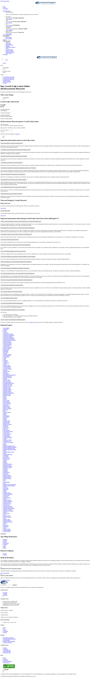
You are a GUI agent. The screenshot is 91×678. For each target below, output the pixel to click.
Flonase (4, 413)
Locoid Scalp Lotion (7, 437)
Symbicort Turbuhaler (7, 494)
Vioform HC (6, 526)
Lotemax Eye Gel (7, 441)
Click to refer (3, 208)
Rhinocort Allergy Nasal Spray (9, 484)
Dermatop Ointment (7, 377)
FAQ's (7, 48)
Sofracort (5, 486)
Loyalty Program (9, 49)
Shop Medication (6, 11)
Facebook (5, 595)
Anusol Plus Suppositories (8, 338)
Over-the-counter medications (9, 638)
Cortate (4, 358)
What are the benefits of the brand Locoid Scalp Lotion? (12, 143)
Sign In (4, 630)
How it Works (6, 36)
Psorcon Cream (6, 474)
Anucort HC (5, 332)
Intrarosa (5, 419)
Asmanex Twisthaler (7, 347)
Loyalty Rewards (6, 651)
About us (5, 647)
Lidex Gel (5, 429)
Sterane (4, 490)
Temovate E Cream (7, 503)
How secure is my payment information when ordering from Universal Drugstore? (16, 279)
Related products (6, 80)
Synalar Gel (5, 496)
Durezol (5, 399)
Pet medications (6, 640)
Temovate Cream (6, 502)
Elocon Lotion (6, 401)
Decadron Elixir (6, 371)
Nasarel (4, 453)
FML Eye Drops (6, 407)
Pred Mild (5, 470)
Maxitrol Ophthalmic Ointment (9, 449)
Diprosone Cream (7, 394)
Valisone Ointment (7, 520)
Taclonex (5, 498)
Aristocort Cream (6, 341)
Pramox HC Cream (7, 467)
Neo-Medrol (5, 455)
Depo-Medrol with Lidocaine (9, 375)
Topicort (5, 512)
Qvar (4, 480)
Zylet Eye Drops (6, 531)
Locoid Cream (6, 432)
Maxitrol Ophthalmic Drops (9, 448)
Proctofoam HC (6, 472)
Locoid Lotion (6, 435)
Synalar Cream (6, 495)
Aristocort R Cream (7, 343)
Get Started (5, 8)
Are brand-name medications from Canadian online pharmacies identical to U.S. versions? (18, 167)
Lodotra (5, 438)
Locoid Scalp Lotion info (8, 78)
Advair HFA (6, 329)
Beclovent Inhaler (7, 348)
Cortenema (5, 360)
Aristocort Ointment (7, 342)
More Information (7, 41)
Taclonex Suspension (7, 501)
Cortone (5, 364)
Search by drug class (7, 642)
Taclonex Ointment (7, 500)
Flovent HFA (6, 417)
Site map (5, 632)
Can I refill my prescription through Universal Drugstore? (12, 303)
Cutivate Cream (6, 365)
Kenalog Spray (6, 423)
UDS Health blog (7, 650)
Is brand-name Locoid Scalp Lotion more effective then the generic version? (15, 149)
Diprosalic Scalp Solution (8, 393)
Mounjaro (5, 539)
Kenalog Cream (6, 420)
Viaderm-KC (6, 525)
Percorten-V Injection (7, 464)
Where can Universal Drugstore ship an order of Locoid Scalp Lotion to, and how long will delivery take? (21, 221)
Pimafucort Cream (7, 465)
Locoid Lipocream (7, 433)
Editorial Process (9, 44)
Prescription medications (8, 637)
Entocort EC (5, 405)
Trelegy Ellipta (6, 513)
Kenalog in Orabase (7, 424)
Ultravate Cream (6, 515)
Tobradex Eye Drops (7, 509)
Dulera (4, 396)
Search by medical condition (9, 641)
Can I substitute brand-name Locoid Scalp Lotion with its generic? (13, 187)
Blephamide (5, 350)
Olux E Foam (6, 459)
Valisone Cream (6, 519)
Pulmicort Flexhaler (7, 476)
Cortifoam (5, 361)
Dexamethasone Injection (8, 383)
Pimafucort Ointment (7, 466)
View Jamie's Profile (5, 573)
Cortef (4, 359)
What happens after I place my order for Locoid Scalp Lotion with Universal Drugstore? (17, 227)
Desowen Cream (6, 379)
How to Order (9, 37)
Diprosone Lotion (7, 395)
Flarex (4, 411)
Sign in (4, 7)
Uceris (4, 514)
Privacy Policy (9, 53)
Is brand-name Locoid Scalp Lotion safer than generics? (12, 162)
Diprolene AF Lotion (7, 385)
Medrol (4, 450)
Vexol (4, 524)
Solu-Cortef (5, 488)
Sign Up (2, 131)
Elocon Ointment (6, 402)
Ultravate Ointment (7, 517)
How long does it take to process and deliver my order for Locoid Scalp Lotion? (16, 234)
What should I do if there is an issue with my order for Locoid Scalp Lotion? (15, 244)
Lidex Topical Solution (8, 431)
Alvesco (5, 331)
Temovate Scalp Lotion (8, 507)
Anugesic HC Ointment (8, 334)
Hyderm (5, 418)
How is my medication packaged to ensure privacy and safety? (13, 251)
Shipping (8, 46)
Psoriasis (5, 554)
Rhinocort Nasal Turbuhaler (9, 485)
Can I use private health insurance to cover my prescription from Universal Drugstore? (17, 273)
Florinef (5, 414)
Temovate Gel (6, 504)
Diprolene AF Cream (7, 384)
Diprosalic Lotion (7, 390)
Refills (4, 39)
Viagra (4, 546)
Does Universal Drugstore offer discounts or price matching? (12, 309)
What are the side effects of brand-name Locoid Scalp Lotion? (13, 174)
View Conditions (9, 30)
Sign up (14, 585)
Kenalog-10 (5, 425)
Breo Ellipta (5, 352)
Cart (4, 628)
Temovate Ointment (7, 506)
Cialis (4, 545)
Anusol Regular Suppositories (9, 340)
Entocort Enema (6, 406)
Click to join (3, 215)
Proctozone (5, 473)
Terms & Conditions (10, 52)
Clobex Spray (6, 356)
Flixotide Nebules (7, 412)
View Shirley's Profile (5, 580)
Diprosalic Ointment (7, 391)
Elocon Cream (6, 400)
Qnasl (4, 479)
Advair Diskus (6, 328)
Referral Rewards (9, 50)
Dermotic (5, 378)
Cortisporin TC (6, 362)
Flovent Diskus (6, 415)
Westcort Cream (6, 529)
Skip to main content (5, 1)
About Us (8, 42)
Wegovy (5, 541)
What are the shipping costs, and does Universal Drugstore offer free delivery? (16, 261)
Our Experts (8, 43)
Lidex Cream (6, 427)
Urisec (4, 518)
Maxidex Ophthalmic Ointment (9, 447)
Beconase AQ (6, 349)
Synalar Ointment (7, 497)
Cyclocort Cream (6, 367)
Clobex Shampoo (7, 355)
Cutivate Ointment (7, 366)
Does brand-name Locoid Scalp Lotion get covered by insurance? (13, 179)
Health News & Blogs (10, 47)
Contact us (17, 134)
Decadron (5, 370)
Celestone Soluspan (7, 354)
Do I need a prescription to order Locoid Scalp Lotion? (11, 291)
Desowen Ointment (7, 382)
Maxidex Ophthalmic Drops (9, 446)
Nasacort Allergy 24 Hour (8, 452)
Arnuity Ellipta (6, 346)
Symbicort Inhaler (7, 492)
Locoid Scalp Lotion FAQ (8, 79)
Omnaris (5, 460)
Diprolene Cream (6, 387)
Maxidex (5, 444)
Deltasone (5, 372)
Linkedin (5, 593)
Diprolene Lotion (6, 388)
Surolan (4, 491)
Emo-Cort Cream (6, 403)
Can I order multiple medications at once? (9, 298)
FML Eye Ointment (7, 408)
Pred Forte (5, 468)
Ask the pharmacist (7, 81)
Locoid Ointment (6, 436)
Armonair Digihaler (7, 344)
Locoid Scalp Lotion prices (9, 76)
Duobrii (4, 397)
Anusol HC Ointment (7, 336)
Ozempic (5, 540)
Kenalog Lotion (6, 421)
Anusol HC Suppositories (8, 337)
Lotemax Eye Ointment (8, 442)
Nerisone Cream (6, 458)
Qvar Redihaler (6, 482)
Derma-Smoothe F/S (7, 376)
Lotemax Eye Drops (7, 439)
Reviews (5, 83)
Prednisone (5, 471)
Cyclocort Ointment (7, 368)
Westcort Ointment (7, 530)
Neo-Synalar (6, 456)
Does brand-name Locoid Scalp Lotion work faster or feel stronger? (14, 156)
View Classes (9, 33)
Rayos (4, 483)
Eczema (5, 553)
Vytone (4, 527)
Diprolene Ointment (7, 389)
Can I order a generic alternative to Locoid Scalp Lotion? (12, 285)
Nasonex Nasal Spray (7, 454)
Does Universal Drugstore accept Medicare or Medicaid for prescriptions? (15, 268)
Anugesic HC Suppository (8, 335)
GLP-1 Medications (7, 34)
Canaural (5, 353)
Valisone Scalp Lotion (7, 521)
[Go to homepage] (45, 4)
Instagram (5, 592)
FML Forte (5, 409)
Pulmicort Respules (7, 478)
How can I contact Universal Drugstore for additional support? (13, 319)
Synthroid (5, 544)
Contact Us (5, 54)
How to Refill (9, 38)
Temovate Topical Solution (9, 508)
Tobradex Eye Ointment (8, 511)
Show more (3, 533)
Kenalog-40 (5, 426)
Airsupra (5, 330)
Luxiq (4, 443)
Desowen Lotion (6, 381)
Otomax (5, 461)
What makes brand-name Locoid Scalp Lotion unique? (11, 193)
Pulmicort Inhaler (6, 477)
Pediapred (5, 462)
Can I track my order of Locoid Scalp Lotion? (9, 239)
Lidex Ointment (6, 430)
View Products (9, 19)
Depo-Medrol (6, 373)
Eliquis (4, 547)
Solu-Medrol (6, 489)
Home (4, 63)
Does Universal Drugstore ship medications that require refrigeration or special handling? (18, 256)
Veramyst (5, 523)
